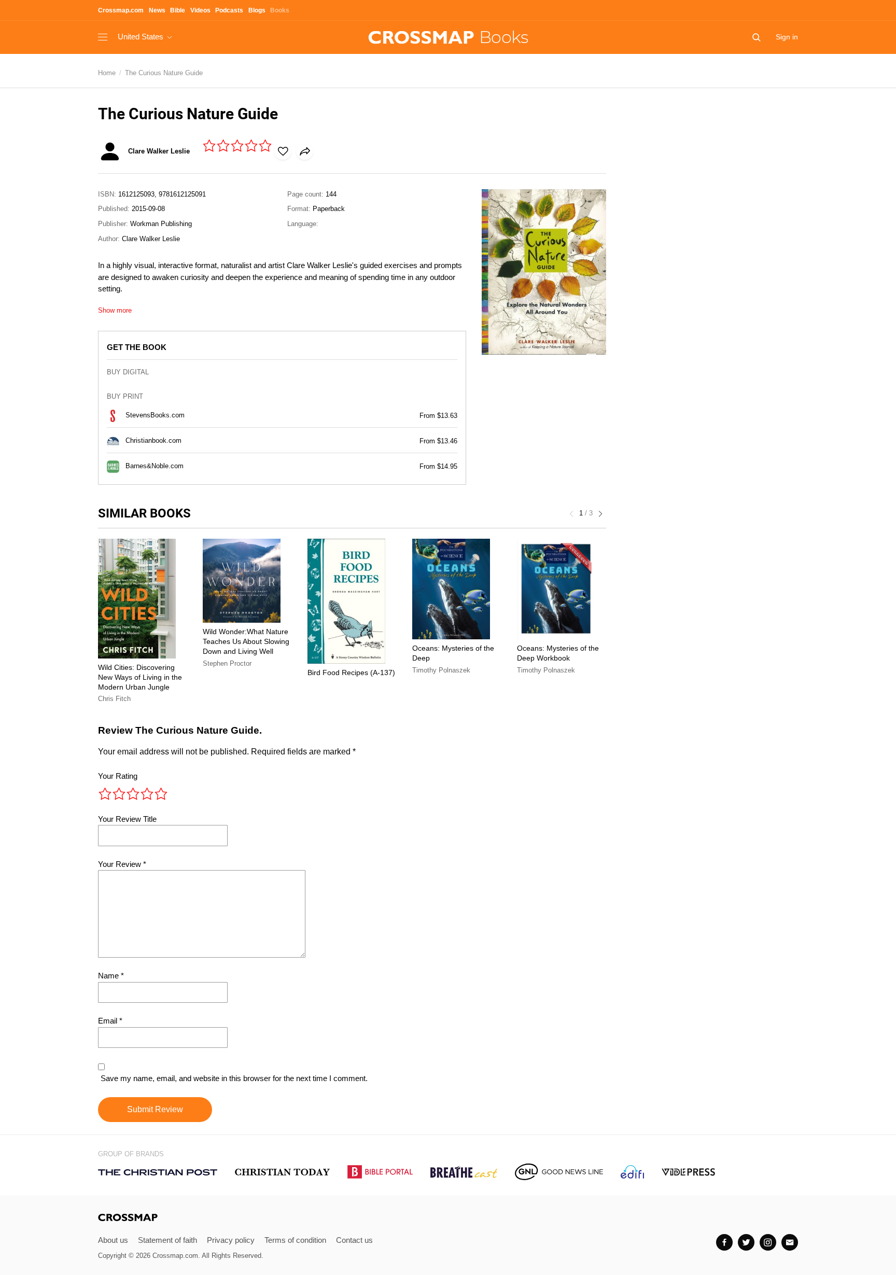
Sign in (787, 37)
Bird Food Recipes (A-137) (351, 672)
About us (113, 1240)
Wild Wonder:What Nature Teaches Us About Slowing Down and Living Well (246, 641)
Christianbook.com (153, 440)
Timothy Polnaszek (441, 670)
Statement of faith (167, 1240)
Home (107, 73)
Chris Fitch (114, 699)
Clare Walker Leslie (151, 239)
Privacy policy (231, 1240)
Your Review (122, 864)
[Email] (789, 1242)
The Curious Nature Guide (164, 73)
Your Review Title (127, 819)
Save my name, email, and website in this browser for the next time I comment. (234, 1078)
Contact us (354, 1240)
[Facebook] (724, 1242)
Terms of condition (295, 1240)
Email (110, 1020)
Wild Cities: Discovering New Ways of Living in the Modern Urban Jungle (140, 677)
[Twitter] (746, 1242)
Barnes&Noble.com (154, 466)
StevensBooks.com (155, 415)
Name (111, 975)
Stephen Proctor (227, 663)
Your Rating (117, 776)
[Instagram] (768, 1242)
